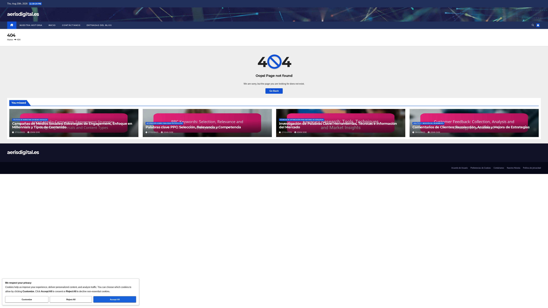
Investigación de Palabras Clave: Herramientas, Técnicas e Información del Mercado (338, 125)
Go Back (274, 91)
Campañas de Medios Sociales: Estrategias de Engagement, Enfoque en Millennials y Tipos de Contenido (72, 125)
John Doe (35, 132)
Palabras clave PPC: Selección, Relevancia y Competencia (193, 127)
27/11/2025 (20, 132)
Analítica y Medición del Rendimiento (428, 123)
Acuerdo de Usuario (459, 168)
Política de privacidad (532, 168)
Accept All (115, 299)
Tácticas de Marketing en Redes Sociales (30, 119)
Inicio (52, 25)
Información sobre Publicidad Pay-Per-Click (164, 123)
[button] (533, 25)
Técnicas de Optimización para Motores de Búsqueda (301, 119)
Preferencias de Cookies (481, 168)
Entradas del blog (99, 25)
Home (10, 39)
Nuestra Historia (31, 25)
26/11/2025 (420, 132)
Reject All (70, 299)
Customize (27, 299)
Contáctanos (71, 25)
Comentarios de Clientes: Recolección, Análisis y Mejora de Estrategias (470, 127)
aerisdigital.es (23, 14)
